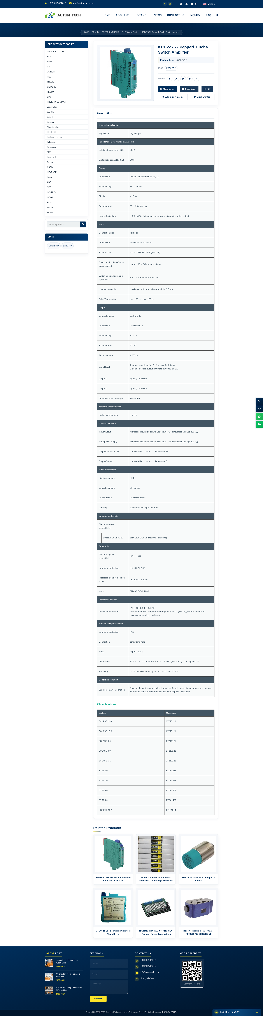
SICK (49, 57)
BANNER (51, 112)
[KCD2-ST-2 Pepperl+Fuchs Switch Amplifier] (125, 72)
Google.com (54, 246)
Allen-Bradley (53, 127)
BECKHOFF (52, 132)
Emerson (51, 162)
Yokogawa (51, 142)
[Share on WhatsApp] (190, 78)
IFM (49, 67)
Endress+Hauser (54, 137)
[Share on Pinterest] (196, 78)
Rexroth (50, 207)
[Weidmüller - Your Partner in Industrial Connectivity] (49, 977)
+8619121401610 (57, 3)
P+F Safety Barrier (130, 32)
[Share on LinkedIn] (183, 78)
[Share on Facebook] (169, 78)
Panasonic (51, 147)
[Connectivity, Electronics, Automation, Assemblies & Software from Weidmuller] (49, 963)
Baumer (50, 122)
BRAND (95, 32)
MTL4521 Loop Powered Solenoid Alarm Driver (113, 932)
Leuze (49, 177)
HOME (86, 32)
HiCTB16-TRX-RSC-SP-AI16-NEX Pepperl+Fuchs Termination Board (155, 932)
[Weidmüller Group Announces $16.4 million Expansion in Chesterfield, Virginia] (49, 990)
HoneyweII (51, 157)
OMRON (50, 72)
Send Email (190, 89)
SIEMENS (51, 87)
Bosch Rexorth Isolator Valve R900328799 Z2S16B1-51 (198, 932)
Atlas (49, 202)
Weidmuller (52, 107)
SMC (49, 97)
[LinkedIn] (170, 4)
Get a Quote (168, 89)
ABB (49, 182)
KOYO (50, 197)
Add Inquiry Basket (174, 97)
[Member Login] (186, 3)
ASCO (50, 167)
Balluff (50, 117)
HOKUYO (51, 192)
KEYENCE (52, 172)
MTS (49, 152)
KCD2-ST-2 (171, 68)
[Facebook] (165, 4)
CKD (49, 187)
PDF (209, 89)
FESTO (50, 92)
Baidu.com (67, 246)
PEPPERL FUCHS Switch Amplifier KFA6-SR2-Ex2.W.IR (113, 879)
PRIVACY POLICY (169, 1012)
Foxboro (50, 212)
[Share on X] (176, 78)
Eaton (49, 62)
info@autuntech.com (83, 3)
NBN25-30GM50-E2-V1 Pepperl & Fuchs (198, 879)
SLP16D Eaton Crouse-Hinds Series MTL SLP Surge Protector (155, 879)
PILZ (49, 77)
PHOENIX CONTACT (56, 102)
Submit (98, 999)
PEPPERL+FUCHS (110, 32)
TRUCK (50, 82)
